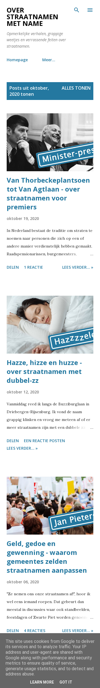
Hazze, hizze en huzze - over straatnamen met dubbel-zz (44, 371)
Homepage (17, 59)
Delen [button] (13, 267)
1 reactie (33, 267)
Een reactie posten (44, 440)
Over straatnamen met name (32, 16)
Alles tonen (76, 88)
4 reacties (34, 630)
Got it (65, 682)
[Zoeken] (76, 10)
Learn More (42, 682)
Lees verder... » (77, 267)
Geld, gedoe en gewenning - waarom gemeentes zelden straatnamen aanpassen (47, 557)
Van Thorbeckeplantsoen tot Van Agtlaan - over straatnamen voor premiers (48, 193)
